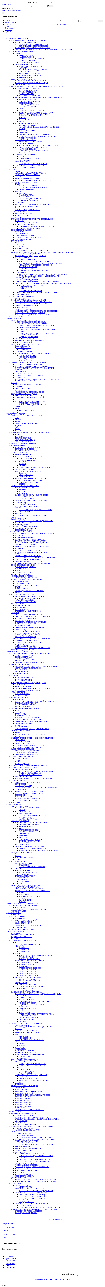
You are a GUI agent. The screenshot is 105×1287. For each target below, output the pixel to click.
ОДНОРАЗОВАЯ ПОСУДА (20, 574)
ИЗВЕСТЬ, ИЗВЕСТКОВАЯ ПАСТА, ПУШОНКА (33, 204)
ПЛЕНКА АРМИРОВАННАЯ (25, 705)
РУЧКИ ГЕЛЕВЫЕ (25, 1073)
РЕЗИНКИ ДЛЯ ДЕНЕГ (27, 1003)
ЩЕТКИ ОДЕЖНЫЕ (26, 359)
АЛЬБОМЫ (19, 942)
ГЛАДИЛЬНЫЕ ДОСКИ (23, 346)
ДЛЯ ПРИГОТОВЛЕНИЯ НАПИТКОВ (29, 839)
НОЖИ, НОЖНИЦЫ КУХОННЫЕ (23, 565)
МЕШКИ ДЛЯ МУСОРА (23, 454)
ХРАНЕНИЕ (15, 412)
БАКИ (17, 418)
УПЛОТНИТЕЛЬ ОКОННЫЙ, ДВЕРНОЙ (30, 313)
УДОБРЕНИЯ (19, 661)
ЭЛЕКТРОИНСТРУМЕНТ (24, 863)
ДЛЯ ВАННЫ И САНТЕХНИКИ (26, 1170)
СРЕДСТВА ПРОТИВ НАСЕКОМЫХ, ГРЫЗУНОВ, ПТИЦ (32, 738)
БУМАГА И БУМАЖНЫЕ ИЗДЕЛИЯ (24, 940)
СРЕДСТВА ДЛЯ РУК (23, 1123)
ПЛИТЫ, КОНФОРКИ (23, 248)
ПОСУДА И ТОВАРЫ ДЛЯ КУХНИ (19, 532)
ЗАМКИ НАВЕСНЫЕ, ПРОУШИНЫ (32, 59)
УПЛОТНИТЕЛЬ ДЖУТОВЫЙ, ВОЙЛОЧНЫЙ (32, 315)
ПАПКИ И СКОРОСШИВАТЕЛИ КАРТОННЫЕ (32, 1095)
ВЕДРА (17, 421)
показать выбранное (55, 1219)
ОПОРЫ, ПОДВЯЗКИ (22, 716)
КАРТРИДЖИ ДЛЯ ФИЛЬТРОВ (26, 578)
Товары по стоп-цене (9, 1234)
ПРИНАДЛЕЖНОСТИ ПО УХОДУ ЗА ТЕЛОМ (36, 1145)
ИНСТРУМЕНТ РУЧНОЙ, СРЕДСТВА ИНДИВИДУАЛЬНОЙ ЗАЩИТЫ (37, 86)
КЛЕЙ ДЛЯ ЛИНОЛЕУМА (28, 223)
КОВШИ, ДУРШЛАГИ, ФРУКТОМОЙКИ (30, 539)
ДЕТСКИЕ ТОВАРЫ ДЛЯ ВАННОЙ (24, 920)
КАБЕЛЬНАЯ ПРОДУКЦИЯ (25, 876)
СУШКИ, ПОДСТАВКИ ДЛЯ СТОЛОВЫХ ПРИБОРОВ (35, 557)
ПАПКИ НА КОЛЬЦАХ (23, 1100)
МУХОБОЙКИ (20, 740)
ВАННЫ (18, 419)
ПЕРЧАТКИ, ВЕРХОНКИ (20, 445)
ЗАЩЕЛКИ (23, 68)
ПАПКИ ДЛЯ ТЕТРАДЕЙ (24, 1093)
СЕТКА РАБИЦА (17, 316)
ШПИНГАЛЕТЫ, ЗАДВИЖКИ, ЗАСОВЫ (34, 75)
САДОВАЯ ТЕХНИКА (19, 727)
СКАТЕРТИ (19, 370)
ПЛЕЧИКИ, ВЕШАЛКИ (27, 355)
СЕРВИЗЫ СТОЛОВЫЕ (23, 629)
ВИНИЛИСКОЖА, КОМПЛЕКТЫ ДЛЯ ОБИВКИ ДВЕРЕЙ (36, 311)
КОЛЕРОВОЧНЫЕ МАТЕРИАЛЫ (27, 200)
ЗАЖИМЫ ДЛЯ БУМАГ (27, 1008)
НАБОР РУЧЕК (24, 1069)
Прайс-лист (9, 32)
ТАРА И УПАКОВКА (18, 519)
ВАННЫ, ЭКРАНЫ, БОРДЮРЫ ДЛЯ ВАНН (30, 256)
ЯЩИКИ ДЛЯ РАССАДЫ (24, 657)
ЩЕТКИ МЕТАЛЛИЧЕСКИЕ (29, 96)
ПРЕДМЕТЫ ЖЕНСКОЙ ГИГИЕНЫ (28, 1148)
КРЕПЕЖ (14, 169)
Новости (8, 26)
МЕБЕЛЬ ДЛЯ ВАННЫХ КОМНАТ (27, 278)
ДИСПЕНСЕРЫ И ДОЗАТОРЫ (22, 1178)
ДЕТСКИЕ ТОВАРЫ (13, 913)
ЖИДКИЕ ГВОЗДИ (22, 234)
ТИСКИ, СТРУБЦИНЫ (27, 138)
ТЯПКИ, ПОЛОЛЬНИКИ (24, 723)
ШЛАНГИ (18, 736)
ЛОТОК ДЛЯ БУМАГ (26, 999)
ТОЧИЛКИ (19, 1082)
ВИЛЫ (17, 710)
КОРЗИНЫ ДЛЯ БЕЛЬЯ (23, 351)
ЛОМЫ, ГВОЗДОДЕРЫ (27, 130)
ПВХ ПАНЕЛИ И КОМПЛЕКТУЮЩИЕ (33, 46)
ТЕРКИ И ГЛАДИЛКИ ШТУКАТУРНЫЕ (33, 151)
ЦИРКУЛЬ (22, 1058)
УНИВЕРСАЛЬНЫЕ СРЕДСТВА (26, 1165)
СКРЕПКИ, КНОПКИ (27, 1019)
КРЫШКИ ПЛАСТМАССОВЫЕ (30, 775)
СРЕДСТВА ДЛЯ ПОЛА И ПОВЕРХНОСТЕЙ (31, 1117)
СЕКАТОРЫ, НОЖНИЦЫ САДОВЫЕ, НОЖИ (31, 721)
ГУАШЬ (21, 1043)
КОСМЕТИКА (16, 1183)
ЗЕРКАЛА (18, 399)
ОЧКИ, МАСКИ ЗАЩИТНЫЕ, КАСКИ (33, 164)
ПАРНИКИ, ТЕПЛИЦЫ (19, 697)
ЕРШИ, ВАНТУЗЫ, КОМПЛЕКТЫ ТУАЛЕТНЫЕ (36, 326)
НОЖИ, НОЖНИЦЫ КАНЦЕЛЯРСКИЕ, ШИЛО (36, 1014)
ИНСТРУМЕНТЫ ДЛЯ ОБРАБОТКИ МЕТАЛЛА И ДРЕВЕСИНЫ (38, 97)
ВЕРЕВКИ (22, 489)
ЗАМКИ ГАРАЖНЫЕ (26, 57)
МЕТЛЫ (22, 465)
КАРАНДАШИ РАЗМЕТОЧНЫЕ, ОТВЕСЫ (34, 114)
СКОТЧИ (18, 217)
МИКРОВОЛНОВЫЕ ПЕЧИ (29, 824)
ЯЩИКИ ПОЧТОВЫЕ (23, 511)
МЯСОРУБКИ (24, 834)
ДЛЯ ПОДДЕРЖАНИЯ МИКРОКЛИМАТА (30, 815)
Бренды (4, 1237)
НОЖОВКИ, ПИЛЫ (26, 103)
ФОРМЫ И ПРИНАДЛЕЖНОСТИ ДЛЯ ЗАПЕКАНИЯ (30, 638)
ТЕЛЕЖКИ (19, 508)
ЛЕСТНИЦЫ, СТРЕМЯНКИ (21, 442)
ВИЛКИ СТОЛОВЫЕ (22, 605)
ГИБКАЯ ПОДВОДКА (27, 259)
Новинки (5, 1230)
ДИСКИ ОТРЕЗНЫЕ (26, 94)
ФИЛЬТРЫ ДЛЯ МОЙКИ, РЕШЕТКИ (28, 561)
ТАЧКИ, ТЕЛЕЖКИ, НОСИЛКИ (22, 749)
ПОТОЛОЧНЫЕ (24, 881)
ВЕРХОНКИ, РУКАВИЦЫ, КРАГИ (27, 447)
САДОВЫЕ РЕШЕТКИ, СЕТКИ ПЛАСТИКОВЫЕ (33, 688)
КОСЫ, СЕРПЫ (20, 714)
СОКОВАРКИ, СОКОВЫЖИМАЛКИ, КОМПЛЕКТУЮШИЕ (37, 788)
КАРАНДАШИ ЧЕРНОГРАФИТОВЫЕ (33, 1065)
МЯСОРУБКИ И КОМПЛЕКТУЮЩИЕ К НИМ (32, 546)
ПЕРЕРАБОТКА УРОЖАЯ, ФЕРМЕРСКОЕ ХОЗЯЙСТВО (27, 765)
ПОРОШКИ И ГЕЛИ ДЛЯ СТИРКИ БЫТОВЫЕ (36, 1156)
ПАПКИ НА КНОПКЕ (23, 1099)
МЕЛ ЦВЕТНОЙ (25, 1038)
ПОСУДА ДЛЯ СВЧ (22, 589)
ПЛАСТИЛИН (20, 1047)
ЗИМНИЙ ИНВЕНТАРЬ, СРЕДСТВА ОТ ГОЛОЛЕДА (30, 432)
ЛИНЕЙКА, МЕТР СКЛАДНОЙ (30, 116)
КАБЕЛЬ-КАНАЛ (25, 878)
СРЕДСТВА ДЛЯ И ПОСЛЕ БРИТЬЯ (32, 1198)
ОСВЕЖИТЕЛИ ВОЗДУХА (24, 1176)
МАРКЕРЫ (23, 1076)
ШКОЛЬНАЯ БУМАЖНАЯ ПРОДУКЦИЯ (30, 961)
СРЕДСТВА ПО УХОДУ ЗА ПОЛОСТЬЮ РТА (31, 1203)
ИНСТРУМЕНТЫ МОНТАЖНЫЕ (27, 123)
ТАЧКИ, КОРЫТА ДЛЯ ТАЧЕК (26, 753)
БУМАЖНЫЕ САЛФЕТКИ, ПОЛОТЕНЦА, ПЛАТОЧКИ (35, 1139)
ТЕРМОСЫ (15, 613)
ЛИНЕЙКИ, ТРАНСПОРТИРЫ (26, 1053)
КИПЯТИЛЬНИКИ (26, 813)
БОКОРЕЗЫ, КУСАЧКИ (27, 125)
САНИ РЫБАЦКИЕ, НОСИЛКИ (26, 754)
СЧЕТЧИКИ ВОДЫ (26, 269)
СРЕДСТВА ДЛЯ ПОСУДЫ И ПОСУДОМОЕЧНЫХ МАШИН (37, 1119)
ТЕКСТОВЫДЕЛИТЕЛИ (28, 1078)
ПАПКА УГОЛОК (21, 1089)
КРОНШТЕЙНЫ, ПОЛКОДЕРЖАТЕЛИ (33, 70)
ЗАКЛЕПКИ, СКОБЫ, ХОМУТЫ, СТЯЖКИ (30, 173)
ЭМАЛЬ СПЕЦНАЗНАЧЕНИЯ (30, 199)
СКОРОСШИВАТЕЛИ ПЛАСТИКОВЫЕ (29, 1110)
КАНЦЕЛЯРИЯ (12, 938)
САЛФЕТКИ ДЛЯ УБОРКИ (25, 469)
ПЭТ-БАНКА (15, 802)
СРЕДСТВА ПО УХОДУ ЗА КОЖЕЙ (32, 1196)
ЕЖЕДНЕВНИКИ (21, 983)
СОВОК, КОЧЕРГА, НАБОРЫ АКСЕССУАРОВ (32, 250)
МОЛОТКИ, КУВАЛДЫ (27, 99)
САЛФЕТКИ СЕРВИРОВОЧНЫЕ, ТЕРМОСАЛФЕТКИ (34, 368)
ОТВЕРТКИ (23, 132)
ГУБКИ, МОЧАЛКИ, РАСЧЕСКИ (27, 1141)
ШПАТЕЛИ (23, 153)
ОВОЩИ (18, 762)
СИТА (17, 554)
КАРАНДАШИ (20, 1062)
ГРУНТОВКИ (20, 202)
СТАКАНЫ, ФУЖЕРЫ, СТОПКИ (27, 633)
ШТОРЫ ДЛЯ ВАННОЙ (23, 342)
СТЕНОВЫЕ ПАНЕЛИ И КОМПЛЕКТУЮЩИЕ (32, 44)
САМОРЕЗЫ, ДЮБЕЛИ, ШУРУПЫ (27, 175)
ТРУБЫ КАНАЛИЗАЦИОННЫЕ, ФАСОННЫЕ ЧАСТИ (39, 276)
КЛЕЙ (21, 1010)
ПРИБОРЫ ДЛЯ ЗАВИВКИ (25, 857)
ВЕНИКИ (22, 464)
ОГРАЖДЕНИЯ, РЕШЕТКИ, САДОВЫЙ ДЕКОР (28, 683)
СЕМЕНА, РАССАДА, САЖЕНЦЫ (23, 756)
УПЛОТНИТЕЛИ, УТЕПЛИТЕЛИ (23, 309)
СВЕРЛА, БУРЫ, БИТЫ (27, 107)
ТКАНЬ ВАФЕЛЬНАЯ (27, 460)
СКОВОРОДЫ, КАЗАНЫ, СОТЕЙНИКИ (29, 591)
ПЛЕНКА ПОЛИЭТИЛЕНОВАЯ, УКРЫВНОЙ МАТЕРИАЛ (32, 701)
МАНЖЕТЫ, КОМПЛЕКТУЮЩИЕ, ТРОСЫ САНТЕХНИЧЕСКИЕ (43, 274)
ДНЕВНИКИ (23, 966)
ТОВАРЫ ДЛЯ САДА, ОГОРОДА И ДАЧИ (21, 651)
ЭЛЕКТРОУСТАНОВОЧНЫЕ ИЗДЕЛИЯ (25, 885)
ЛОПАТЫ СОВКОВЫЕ (23, 679)
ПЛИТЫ (18, 828)
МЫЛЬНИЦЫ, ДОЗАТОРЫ (29, 327)
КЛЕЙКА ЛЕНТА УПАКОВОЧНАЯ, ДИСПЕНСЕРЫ (34, 521)
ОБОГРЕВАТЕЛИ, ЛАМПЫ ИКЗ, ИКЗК (29, 793)
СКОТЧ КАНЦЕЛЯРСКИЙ (28, 1018)
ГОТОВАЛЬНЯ (24, 1056)
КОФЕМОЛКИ (24, 843)
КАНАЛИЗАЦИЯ (21, 272)
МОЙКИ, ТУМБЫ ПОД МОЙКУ (26, 280)
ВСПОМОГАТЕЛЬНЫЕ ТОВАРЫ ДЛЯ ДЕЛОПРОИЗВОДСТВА (38, 994)
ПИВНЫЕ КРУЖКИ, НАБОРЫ (26, 624)
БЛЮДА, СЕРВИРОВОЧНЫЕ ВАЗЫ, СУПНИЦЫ (32, 616)
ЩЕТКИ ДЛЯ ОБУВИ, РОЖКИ (26, 1213)
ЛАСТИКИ (19, 1084)
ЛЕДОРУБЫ (19, 436)
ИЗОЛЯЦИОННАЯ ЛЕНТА (25, 213)
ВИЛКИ (22, 892)
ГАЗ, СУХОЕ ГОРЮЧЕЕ (27, 497)
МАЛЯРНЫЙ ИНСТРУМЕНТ (25, 140)
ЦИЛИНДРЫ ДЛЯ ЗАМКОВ (29, 62)
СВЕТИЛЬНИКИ (21, 880)
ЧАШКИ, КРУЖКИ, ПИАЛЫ (25, 637)
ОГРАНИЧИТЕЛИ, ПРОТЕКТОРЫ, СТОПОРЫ (32, 515)
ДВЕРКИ (18, 243)
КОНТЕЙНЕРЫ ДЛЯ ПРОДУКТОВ (27, 598)
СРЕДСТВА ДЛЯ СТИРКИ (24, 1115)
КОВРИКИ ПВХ (21, 377)
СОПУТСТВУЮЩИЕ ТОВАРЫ (26, 800)
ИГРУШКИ (15, 915)
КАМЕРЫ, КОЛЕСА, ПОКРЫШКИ (27, 751)
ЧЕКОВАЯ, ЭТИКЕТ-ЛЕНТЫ (29, 959)
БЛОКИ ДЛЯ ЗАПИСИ (27, 979)
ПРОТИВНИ (19, 644)
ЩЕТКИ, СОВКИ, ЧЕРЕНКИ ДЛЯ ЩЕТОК (30, 478)
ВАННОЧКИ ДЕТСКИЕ (23, 922)
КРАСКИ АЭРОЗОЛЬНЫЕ (28, 186)
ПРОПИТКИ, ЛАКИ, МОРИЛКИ (27, 206)
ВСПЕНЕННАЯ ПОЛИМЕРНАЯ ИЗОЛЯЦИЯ (31, 83)
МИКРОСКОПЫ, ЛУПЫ (24, 1025)
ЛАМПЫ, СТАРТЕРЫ (23, 870)
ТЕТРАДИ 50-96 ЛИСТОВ (28, 973)
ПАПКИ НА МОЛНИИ (23, 1102)
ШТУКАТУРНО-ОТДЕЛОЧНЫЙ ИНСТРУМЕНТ (32, 147)
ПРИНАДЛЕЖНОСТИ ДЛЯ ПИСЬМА (24, 1060)
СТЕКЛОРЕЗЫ (24, 160)
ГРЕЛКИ (18, 856)
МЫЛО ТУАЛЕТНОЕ (22, 1185)
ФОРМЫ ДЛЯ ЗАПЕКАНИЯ (25, 646)
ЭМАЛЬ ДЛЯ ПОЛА (26, 195)
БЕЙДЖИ (22, 996)
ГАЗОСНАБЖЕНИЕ (22, 294)
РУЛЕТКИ (22, 118)
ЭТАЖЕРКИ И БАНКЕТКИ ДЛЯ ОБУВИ (29, 392)
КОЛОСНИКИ (20, 246)
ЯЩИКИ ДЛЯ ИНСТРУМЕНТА (26, 167)
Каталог (4, 35)
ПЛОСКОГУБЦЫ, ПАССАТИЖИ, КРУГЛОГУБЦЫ (37, 136)
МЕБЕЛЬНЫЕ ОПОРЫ (27, 77)
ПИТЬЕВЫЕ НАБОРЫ (23, 626)
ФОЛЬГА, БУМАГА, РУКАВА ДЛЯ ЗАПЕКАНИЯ (32, 648)
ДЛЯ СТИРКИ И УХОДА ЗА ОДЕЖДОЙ (25, 344)
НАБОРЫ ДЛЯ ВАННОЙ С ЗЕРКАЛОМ (29, 340)
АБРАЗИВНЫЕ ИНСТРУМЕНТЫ (27, 88)
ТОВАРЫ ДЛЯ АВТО (18, 911)
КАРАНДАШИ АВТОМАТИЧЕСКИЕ (32, 1064)
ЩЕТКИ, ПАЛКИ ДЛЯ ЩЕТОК (30, 480)
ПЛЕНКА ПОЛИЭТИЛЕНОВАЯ (26, 703)
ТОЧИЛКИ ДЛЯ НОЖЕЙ (24, 572)
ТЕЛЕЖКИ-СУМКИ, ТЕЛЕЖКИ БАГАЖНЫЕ (35, 510)
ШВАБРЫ (22, 473)
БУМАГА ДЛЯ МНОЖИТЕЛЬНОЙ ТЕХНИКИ (35, 955)
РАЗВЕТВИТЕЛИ (25, 900)
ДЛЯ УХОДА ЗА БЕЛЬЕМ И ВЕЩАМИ (29, 808)
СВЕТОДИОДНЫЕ (26, 874)
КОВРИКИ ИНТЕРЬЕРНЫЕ (25, 373)
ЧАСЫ (17, 408)
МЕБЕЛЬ (14, 383)
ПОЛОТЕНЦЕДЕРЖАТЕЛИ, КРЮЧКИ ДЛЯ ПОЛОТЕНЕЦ (40, 333)
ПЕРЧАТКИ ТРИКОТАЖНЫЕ (26, 451)
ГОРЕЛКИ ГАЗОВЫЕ (26, 499)
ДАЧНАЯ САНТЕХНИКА (20, 664)
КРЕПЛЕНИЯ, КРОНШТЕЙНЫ (30, 291)
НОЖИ (21, 156)
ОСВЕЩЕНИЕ (16, 869)
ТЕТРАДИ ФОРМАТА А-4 (28, 975)
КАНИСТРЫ (19, 425)
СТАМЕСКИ (23, 108)
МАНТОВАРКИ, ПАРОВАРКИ (26, 585)
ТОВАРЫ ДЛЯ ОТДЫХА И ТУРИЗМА (25, 905)
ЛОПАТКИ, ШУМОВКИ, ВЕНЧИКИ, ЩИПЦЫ (32, 543)
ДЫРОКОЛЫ (23, 1007)
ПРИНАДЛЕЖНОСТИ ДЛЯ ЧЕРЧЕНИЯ (29, 1054)
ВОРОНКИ (19, 535)
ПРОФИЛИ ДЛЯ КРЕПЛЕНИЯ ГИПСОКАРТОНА (33, 180)
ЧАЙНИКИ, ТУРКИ (22, 592)
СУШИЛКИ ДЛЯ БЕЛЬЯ (24, 361)
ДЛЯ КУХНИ (19, 1172)
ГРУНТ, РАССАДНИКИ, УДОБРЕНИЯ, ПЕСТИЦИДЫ (30, 653)
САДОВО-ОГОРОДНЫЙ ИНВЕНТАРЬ (25, 708)
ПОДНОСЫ (19, 548)
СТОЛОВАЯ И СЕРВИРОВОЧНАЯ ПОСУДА (27, 615)
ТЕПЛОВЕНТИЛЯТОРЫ (28, 819)
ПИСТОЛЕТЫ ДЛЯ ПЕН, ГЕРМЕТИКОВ (34, 134)
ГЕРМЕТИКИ (20, 232)
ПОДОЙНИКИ (20, 795)
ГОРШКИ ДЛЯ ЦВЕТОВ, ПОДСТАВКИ (29, 397)
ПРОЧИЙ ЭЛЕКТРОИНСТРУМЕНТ (32, 867)
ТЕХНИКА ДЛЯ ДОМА (19, 806)
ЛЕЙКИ (17, 732)
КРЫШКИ (18, 587)
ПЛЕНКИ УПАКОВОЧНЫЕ (25, 523)
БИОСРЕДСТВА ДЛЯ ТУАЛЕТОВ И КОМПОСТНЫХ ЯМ (36, 666)
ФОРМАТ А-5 (24, 948)
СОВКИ (22, 484)
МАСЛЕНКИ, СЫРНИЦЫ (24, 600)
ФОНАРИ (18, 883)
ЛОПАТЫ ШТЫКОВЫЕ (23, 681)
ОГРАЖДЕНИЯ (20, 684)
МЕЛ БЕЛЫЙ (24, 1036)
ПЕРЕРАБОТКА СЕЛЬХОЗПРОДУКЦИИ (25, 782)
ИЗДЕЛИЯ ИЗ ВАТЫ (22, 1146)
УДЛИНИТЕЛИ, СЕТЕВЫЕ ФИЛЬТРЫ (29, 889)
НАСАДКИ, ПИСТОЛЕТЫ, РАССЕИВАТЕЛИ (31, 734)
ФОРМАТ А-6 (24, 950)
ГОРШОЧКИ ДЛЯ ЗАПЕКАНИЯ (26, 640)
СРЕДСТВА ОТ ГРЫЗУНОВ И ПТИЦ (28, 747)
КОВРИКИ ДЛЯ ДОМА (19, 372)
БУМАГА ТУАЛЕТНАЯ (23, 1134)
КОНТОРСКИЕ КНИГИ (27, 988)
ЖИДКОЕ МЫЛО (21, 1121)
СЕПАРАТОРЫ (20, 784)
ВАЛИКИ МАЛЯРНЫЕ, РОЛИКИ (31, 142)
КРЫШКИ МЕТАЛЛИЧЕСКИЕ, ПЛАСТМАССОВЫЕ (34, 771)
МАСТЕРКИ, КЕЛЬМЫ (27, 149)
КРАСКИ (18, 184)
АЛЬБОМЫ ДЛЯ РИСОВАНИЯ (30, 944)
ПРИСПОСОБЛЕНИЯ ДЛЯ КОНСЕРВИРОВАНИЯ (33, 778)
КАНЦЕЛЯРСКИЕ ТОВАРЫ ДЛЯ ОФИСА (26, 992)
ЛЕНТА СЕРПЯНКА (22, 215)
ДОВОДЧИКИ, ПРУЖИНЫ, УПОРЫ (32, 66)
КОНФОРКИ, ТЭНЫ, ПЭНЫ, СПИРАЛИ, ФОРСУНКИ (39, 850)
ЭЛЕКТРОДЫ (20, 298)
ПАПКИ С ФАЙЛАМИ (23, 1106)
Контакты (8, 30)
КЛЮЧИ (22, 129)
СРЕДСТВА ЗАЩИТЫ (23, 162)
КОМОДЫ (18, 386)
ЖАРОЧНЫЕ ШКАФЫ (27, 826)
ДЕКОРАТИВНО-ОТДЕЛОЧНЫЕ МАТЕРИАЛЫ (28, 40)
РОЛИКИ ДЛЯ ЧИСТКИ (28, 357)
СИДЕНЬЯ (22, 289)
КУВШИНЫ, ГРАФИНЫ (23, 620)
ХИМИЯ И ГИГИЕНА (14, 1111)
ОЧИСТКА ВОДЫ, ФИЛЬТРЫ (22, 576)
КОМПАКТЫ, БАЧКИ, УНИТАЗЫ (31, 285)
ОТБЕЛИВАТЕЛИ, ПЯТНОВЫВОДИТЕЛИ (34, 1159)
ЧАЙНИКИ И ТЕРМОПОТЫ (29, 841)
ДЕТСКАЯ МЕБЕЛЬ (18, 916)
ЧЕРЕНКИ (18, 725)
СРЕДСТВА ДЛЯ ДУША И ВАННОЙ (32, 1194)
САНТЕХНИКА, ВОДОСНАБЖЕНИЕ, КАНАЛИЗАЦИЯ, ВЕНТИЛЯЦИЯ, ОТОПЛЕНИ (42, 252)
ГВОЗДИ (18, 171)
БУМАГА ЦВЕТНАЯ (26, 964)
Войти (4, 10)
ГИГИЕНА (14, 1132)
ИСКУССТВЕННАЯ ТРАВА (25, 381)
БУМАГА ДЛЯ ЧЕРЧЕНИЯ (28, 962)
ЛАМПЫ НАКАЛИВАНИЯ (29, 872)
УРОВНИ (22, 121)
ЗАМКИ (18, 53)
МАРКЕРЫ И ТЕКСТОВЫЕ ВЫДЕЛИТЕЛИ (31, 1075)
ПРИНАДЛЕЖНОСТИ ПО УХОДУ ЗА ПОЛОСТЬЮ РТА (39, 1207)
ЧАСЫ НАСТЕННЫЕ (26, 410)
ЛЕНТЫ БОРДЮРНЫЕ (23, 686)
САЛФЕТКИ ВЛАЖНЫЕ (24, 1150)
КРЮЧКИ (18, 407)
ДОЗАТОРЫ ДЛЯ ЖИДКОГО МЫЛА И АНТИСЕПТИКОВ (36, 1181)
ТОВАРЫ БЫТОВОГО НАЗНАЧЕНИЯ (25, 486)
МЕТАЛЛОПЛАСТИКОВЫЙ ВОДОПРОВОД (35, 265)
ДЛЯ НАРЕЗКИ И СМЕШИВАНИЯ (27, 832)
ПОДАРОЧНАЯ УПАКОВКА (21, 937)
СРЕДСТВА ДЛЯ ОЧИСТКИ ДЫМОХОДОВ (31, 500)
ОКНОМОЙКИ (24, 476)
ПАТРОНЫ (23, 898)
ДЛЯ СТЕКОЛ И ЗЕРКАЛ (24, 1169)
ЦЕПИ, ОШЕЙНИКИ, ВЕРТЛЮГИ (27, 799)
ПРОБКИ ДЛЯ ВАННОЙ (28, 335)
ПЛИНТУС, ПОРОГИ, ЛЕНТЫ (26, 224)
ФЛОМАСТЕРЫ (20, 1049)
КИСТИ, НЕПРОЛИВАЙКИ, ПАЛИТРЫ (29, 1040)
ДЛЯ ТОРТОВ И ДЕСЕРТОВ (25, 618)
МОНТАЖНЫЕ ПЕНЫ (23, 239)
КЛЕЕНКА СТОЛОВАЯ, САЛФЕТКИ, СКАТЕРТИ (29, 362)
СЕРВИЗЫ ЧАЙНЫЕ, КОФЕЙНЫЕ (27, 631)
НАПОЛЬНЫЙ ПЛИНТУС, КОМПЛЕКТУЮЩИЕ (37, 226)
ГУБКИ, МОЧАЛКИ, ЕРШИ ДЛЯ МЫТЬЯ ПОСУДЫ (33, 467)
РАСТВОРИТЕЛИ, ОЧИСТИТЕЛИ (27, 210)
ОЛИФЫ (18, 208)
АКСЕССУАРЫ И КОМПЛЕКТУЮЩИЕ (29, 846)
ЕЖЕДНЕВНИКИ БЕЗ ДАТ (28, 984)
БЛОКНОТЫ (19, 946)
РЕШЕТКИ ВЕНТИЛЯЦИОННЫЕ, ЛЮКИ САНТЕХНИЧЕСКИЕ (38, 281)
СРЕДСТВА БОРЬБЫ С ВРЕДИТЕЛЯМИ (29, 662)
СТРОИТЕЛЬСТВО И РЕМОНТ (18, 38)
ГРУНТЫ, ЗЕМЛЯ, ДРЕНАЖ (25, 655)
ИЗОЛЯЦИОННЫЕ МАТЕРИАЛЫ (23, 79)
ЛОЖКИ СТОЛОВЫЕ (22, 607)
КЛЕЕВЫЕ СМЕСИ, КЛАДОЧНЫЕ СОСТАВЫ (32, 303)
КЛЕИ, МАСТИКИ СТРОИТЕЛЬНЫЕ (28, 237)
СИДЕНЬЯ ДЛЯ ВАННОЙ (28, 337)
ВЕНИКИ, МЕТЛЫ (21, 462)
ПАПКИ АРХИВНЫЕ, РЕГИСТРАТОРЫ (29, 1091)
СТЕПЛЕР (22, 1021)
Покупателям (9, 24)
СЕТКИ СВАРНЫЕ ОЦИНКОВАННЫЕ (29, 690)
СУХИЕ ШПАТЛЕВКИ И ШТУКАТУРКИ (30, 305)
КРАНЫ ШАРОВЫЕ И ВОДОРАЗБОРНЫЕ (34, 261)
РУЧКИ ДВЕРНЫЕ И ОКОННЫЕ (31, 73)
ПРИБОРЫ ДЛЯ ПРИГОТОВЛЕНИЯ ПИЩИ (31, 823)
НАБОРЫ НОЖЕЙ (21, 569)
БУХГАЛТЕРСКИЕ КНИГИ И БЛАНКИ (29, 986)
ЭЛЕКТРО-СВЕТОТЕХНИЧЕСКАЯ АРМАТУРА (32, 891)
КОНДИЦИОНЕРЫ (26, 1157)
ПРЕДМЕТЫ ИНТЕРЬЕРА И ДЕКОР (24, 394)
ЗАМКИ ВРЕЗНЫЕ (26, 55)
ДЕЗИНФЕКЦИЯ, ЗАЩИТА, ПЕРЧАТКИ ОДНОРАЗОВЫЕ (32, 1126)
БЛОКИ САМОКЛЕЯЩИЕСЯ (29, 981)
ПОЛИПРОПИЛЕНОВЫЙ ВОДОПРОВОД (34, 270)
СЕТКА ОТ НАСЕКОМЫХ (24, 743)
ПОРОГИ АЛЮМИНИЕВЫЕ (29, 228)
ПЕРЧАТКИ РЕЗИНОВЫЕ (24, 449)
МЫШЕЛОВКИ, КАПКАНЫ (25, 742)
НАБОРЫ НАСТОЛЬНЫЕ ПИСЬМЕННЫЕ (34, 1001)
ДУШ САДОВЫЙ (21, 670)
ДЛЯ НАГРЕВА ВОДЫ (23, 811)
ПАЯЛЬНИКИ (24, 865)
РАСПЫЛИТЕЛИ (21, 696)
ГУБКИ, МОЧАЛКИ (26, 1143)
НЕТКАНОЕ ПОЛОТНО (28, 458)
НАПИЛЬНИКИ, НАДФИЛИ (29, 101)
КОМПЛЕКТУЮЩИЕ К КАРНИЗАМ (32, 405)
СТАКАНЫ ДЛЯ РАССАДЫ (25, 659)
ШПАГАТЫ (23, 493)
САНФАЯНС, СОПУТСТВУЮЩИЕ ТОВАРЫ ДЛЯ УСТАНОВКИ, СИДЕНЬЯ (43, 283)
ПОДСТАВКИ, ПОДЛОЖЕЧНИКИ (27, 550)
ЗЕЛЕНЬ (18, 760)
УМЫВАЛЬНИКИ (25, 287)
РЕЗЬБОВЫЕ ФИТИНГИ (28, 267)
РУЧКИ (17, 1067)
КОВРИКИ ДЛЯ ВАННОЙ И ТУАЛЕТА (29, 375)
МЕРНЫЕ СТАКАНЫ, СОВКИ (26, 545)
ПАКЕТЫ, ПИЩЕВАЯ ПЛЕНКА (22, 650)
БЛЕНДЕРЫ (23, 835)
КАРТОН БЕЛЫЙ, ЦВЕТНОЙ (30, 968)
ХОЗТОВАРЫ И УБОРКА (15, 414)
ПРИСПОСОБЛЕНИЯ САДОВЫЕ (27, 718)
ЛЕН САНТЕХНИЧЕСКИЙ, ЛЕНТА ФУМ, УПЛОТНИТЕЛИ (41, 263)
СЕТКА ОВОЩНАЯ (18, 780)
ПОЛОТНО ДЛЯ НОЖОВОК (29, 105)
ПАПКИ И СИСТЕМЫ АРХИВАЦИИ (24, 1086)
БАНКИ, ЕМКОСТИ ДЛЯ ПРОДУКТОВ (29, 596)
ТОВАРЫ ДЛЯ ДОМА (14, 318)
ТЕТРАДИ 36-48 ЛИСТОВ (28, 972)
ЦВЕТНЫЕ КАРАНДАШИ (24, 1051)
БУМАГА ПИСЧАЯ (26, 957)
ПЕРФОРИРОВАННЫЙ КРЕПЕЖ (27, 178)
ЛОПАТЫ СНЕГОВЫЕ (23, 438)
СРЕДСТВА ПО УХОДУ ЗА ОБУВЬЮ (28, 1211)
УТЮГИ (22, 810)
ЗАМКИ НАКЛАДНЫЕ (27, 61)
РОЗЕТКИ (22, 902)
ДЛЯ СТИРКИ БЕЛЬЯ (23, 348)
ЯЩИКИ (18, 430)
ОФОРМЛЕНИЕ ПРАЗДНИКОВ (22, 935)
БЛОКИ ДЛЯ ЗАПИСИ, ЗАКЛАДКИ (28, 977)
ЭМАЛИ (18, 191)
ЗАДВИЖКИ (19, 245)
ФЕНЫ (17, 859)
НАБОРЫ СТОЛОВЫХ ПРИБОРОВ (28, 611)
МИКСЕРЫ (23, 837)
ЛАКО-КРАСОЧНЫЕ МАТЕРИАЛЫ (24, 182)
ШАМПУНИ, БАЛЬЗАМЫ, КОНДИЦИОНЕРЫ (36, 1191)
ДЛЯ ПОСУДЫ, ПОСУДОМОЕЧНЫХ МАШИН (32, 1167)
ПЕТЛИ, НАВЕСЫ (25, 72)
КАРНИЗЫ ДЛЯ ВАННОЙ (24, 338)
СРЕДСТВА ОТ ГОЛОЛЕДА (25, 440)
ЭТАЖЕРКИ (19, 390)
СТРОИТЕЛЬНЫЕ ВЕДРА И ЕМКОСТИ (29, 165)
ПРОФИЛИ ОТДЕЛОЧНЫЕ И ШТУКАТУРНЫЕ (32, 48)
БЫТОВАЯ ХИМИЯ (18, 1152)
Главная (7, 20)
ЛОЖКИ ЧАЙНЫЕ (21, 609)
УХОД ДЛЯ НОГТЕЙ (26, 1202)
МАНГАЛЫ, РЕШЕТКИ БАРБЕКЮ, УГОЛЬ (30, 909)
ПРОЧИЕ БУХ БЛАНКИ (27, 990)
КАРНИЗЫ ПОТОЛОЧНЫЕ (29, 403)
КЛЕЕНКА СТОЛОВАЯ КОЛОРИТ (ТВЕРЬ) (31, 366)
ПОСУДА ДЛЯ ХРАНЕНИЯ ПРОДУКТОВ (26, 594)
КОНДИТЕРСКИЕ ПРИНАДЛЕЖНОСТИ (30, 642)
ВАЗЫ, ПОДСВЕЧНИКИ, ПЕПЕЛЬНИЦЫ (30, 396)
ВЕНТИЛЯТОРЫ (25, 817)
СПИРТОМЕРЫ (20, 789)
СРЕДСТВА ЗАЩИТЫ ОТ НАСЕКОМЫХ (30, 745)
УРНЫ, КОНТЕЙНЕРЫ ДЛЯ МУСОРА (25, 526)
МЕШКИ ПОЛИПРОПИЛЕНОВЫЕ (23, 443)
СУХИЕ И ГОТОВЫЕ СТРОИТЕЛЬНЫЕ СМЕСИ (28, 300)
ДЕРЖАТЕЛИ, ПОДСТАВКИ (25, 567)
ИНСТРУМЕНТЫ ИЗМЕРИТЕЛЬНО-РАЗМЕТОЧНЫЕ (34, 112)
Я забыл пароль (62, 24)
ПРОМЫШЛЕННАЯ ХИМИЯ (25, 1124)
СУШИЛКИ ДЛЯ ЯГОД (23, 786)
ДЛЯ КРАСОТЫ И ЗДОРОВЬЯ (22, 852)
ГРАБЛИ (18, 712)
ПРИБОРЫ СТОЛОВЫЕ (19, 603)
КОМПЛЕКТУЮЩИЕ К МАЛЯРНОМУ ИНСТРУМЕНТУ (39, 145)
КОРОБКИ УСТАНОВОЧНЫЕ (30, 896)
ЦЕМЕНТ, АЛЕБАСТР (23, 307)
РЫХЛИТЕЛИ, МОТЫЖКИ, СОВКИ (28, 719)
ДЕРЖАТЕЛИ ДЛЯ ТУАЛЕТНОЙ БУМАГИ (34, 324)
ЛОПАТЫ (14, 675)
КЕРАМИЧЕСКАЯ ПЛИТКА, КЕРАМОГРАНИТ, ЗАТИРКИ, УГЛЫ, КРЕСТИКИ (43, 50)
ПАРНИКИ (19, 699)
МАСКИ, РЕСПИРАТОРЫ (24, 1128)
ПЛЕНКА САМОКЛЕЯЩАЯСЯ (26, 42)
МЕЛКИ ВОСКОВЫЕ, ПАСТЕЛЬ (27, 1032)
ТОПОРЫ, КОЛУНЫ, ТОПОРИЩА (31, 110)
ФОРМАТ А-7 (24, 951)
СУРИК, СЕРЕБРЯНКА (27, 189)
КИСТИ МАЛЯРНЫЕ (26, 143)
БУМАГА (18, 953)
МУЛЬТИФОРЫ (20, 1088)
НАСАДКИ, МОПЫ (26, 475)
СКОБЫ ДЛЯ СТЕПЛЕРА (28, 1016)
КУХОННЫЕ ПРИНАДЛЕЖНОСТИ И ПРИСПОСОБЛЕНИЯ (33, 534)
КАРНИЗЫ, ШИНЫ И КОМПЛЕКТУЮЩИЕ (31, 401)
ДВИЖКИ (18, 434)
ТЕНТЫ (13, 517)
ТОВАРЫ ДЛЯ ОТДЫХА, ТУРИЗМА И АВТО (23, 903)
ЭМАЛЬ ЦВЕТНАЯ (26, 197)
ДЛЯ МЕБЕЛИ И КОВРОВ (24, 1174)
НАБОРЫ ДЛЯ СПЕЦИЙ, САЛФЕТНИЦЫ (30, 622)
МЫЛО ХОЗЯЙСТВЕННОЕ (25, 1163)
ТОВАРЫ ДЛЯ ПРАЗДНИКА (16, 931)
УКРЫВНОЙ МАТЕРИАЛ (24, 707)
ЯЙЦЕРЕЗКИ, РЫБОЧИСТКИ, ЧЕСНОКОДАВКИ (33, 563)
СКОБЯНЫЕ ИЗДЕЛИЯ (23, 64)
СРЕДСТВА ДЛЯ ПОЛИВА (20, 730)
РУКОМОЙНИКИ (21, 672)
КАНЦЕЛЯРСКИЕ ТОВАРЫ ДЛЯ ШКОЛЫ (26, 1023)
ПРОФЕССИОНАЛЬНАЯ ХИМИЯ (23, 1113)
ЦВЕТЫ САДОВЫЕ (22, 764)
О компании (9, 28)
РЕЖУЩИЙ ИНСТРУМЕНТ (25, 154)
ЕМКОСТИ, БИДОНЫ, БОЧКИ (26, 423)
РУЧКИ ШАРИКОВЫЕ (27, 1071)
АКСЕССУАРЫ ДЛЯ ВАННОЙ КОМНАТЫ (30, 322)
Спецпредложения (8, 1227)
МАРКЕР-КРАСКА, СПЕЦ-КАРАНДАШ (33, 1080)
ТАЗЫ (17, 427)
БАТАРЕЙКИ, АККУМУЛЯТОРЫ (27, 887)
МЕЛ (16, 1034)
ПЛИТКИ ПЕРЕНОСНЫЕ (28, 830)
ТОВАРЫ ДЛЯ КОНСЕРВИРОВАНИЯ (25, 767)
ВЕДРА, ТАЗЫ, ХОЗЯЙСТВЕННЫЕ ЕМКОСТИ (28, 416)
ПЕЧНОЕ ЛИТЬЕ (17, 241)
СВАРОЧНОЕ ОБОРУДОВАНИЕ (22, 296)
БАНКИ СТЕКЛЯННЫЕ (23, 769)
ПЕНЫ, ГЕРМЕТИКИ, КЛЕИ (21, 230)
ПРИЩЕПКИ (23, 350)
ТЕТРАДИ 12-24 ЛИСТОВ (28, 970)
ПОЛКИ (22, 331)
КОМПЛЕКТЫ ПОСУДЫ (24, 583)
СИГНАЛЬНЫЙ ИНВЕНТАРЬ (26, 506)
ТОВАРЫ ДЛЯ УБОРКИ (19, 453)
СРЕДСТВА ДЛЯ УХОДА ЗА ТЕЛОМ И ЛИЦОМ (32, 1192)
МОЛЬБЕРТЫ (20, 918)
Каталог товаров (11, 22)
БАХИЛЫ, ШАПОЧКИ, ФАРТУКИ (27, 1130)
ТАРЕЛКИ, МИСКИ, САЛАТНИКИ (27, 635)
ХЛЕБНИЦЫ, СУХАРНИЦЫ (25, 602)
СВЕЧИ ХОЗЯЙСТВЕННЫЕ (25, 504)
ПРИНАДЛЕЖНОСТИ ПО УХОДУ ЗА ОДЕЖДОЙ (33, 353)
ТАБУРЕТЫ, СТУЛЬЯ (22, 388)
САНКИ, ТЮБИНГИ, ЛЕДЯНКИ (22, 929)
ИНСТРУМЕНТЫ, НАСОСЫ (21, 861)
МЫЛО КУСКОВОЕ (26, 1187)
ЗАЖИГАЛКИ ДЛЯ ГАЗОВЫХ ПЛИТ (32, 848)
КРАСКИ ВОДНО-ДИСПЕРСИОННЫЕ (33, 188)
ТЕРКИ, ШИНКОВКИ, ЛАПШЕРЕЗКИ (29, 559)
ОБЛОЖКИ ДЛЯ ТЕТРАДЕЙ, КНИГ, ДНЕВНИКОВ (33, 1027)
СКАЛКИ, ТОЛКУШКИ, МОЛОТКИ (28, 556)
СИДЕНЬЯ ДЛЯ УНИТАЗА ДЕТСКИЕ (28, 926)
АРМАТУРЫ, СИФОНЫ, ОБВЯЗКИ (28, 254)
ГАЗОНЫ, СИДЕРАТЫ (23, 758)
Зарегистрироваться (14, 10)
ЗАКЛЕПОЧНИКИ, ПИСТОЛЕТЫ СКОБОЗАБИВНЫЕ (39, 127)
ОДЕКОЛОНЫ (24, 1200)
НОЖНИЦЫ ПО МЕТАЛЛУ (29, 158)
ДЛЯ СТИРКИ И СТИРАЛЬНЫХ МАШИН (30, 1154)
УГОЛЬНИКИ (24, 119)
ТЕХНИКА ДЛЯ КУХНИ (20, 821)
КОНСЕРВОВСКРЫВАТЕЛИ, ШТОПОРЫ (30, 541)
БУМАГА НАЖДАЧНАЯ (27, 92)
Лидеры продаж (7, 1224)
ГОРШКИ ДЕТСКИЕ (22, 924)
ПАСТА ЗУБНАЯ (25, 1205)
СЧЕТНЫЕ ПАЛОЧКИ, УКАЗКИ (27, 1030)
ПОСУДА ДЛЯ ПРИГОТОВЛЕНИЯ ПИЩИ (26, 580)
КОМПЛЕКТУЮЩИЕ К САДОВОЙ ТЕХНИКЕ (32, 729)
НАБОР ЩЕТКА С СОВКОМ (29, 482)
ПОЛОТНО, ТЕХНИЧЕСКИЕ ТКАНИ (28, 456)
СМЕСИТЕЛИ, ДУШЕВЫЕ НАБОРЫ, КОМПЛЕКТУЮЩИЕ (37, 292)
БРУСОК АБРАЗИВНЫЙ (28, 90)
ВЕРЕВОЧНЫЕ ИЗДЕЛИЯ (24, 488)
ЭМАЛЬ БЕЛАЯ (24, 193)
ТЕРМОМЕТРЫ (20, 502)
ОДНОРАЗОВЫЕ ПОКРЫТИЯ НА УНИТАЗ (35, 1137)
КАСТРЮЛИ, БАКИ (22, 581)
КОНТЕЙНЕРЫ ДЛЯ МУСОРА (26, 528)
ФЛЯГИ (17, 429)
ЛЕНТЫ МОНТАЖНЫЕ (19, 211)
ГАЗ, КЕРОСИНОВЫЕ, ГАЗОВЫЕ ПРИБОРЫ (31, 495)
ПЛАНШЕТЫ (20, 1108)
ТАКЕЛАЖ (19, 177)
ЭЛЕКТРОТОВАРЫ (13, 804)
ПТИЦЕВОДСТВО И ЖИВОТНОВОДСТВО (27, 791)
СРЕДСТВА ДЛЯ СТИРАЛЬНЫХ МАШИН (34, 1161)
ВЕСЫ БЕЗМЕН (20, 513)
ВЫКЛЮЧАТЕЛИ (25, 894)
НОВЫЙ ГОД (15, 933)
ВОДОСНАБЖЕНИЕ (22, 257)
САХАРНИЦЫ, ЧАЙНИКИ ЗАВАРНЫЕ (29, 627)
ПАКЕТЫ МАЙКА (21, 524)
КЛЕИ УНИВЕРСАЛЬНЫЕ (24, 235)
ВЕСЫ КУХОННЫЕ (22, 845)
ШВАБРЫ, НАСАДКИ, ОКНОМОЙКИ (29, 471)
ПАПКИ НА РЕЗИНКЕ (23, 1104)
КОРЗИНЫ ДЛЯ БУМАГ (23, 530)
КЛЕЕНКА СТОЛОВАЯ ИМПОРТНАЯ (29, 364)
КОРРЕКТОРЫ (24, 1012)
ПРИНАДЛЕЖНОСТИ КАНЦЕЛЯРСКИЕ (30, 1005)
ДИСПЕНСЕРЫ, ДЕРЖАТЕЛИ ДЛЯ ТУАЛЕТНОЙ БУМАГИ (36, 1180)
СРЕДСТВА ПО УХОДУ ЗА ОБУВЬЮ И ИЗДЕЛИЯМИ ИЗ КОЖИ (34, 1209)
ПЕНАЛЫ (18, 1029)
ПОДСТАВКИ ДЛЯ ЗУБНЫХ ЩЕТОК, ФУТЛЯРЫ (37, 329)
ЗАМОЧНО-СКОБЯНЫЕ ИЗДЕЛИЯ (23, 51)
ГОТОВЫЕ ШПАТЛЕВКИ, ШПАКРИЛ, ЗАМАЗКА (33, 302)
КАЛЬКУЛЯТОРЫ (25, 997)
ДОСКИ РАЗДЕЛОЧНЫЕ (24, 537)
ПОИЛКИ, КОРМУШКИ (24, 797)
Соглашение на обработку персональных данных (52, 1279)
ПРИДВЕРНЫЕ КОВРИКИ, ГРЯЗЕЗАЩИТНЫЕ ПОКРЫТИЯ (37, 379)
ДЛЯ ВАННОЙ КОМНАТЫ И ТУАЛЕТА (25, 320)
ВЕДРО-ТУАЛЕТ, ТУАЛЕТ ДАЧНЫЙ (28, 668)
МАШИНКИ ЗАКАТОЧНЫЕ (25, 776)
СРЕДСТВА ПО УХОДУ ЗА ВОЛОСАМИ (30, 1189)
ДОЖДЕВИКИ (20, 907)
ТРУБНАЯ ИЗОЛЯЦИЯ (23, 84)
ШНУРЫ (22, 491)
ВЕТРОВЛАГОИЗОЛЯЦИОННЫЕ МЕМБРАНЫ (32, 81)
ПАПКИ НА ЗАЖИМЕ (23, 1097)
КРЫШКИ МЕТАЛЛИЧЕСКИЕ (30, 773)
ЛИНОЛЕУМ (19, 221)
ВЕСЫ (17, 854)
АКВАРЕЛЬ (23, 1045)
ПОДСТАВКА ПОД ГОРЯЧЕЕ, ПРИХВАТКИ (31, 552)
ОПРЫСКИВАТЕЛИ (18, 692)
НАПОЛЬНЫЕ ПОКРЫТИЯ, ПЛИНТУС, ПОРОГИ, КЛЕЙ (32, 219)
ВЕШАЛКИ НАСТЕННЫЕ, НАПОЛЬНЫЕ (30, 384)
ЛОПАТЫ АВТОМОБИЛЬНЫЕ (26, 677)
